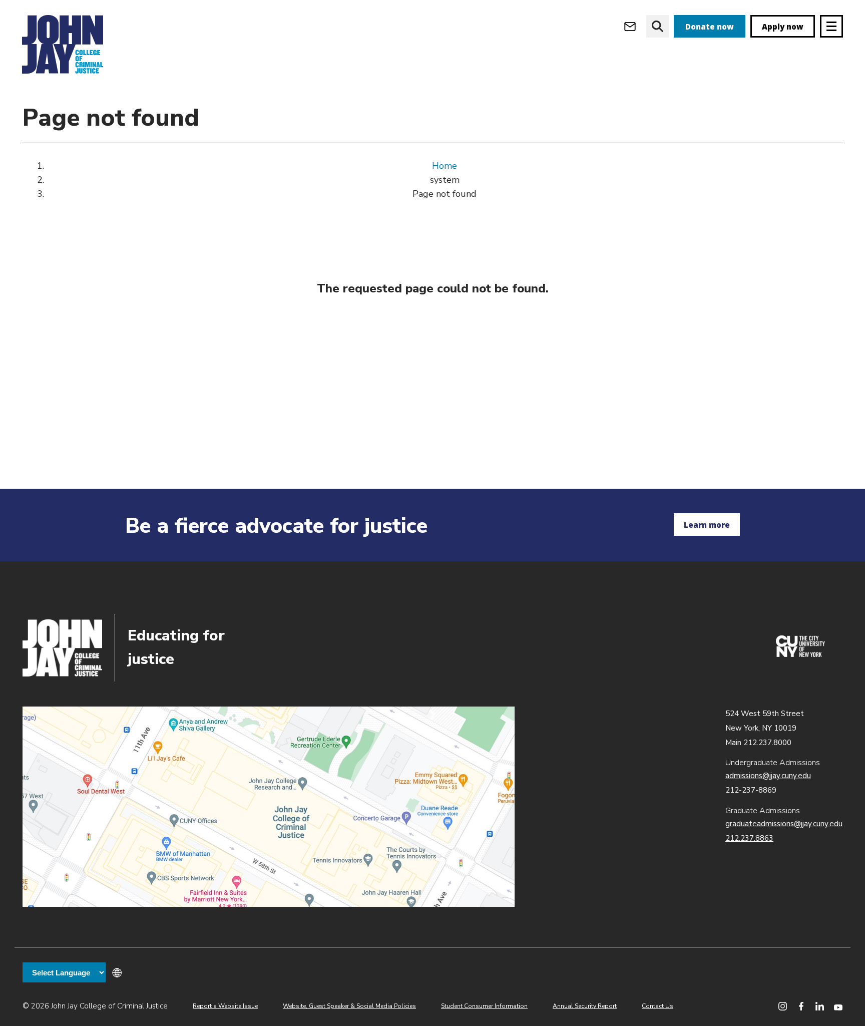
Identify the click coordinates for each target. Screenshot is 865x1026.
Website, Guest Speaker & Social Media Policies (349, 1006)
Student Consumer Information (484, 1006)
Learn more (707, 525)
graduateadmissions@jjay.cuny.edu (783, 824)
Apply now (782, 27)
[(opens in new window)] (800, 654)
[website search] (657, 26)
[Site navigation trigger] (831, 26)
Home (444, 166)
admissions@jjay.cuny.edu (768, 776)
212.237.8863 (749, 838)
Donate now (709, 27)
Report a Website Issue (225, 1006)
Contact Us (657, 1006)
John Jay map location (269, 807)
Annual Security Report (585, 1006)
